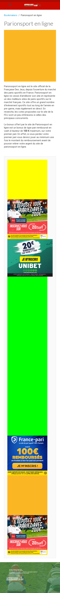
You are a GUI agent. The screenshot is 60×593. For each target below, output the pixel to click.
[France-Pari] (27, 455)
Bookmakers (10, 15)
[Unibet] (30, 257)
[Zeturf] (27, 219)
